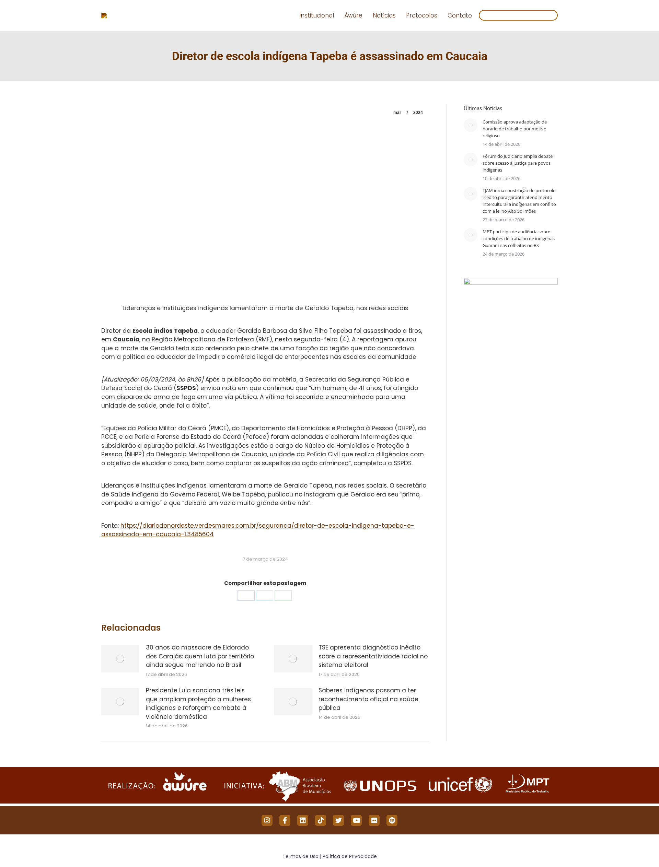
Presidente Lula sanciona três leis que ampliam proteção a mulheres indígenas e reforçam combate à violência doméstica (198, 703)
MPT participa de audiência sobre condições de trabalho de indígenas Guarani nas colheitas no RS (519, 238)
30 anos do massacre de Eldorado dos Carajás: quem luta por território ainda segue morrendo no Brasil (200, 656)
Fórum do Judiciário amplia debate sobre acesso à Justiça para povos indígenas (518, 163)
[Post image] (120, 658)
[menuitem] (316, 15)
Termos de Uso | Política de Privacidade (329, 856)
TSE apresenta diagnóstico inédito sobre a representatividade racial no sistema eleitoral (373, 656)
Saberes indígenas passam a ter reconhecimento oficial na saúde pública (368, 699)
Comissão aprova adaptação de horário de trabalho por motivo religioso (515, 129)
